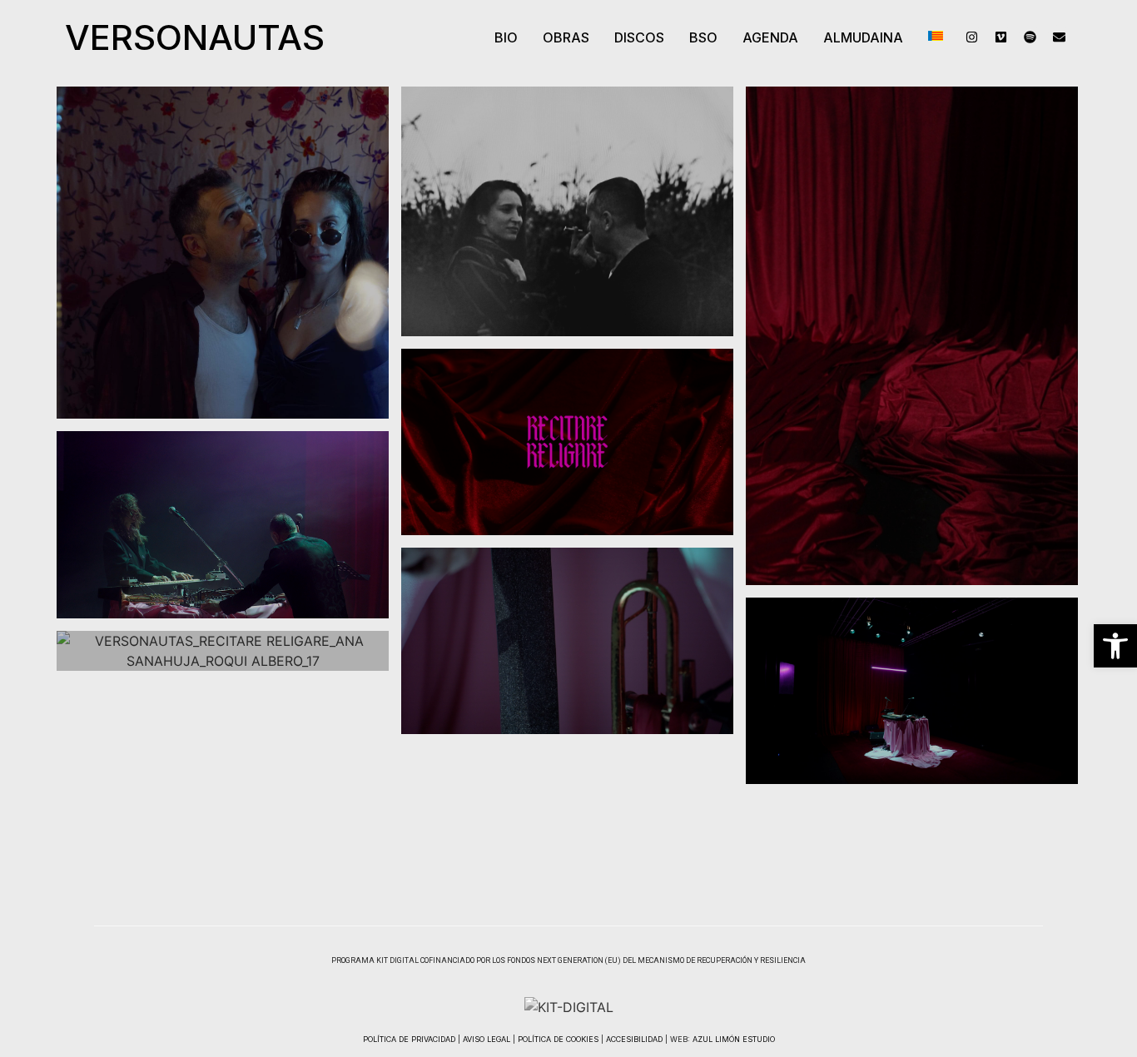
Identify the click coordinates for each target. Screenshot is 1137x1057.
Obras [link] (566, 37)
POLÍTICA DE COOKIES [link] (558, 1039)
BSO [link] (703, 37)
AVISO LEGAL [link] (486, 1039)
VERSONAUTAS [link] (195, 37)
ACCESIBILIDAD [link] (634, 1039)
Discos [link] (639, 37)
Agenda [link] (770, 37)
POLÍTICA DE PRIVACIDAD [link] (409, 1039)
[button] (566, 37)
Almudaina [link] (863, 37)
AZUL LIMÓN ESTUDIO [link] (734, 1039)
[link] (1115, 645)
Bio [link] (506, 37)
